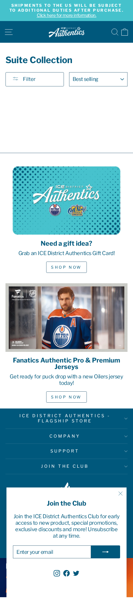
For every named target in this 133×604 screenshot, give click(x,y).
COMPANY (64, 436)
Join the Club (65, 466)
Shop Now (66, 267)
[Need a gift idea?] (66, 200)
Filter (29, 79)
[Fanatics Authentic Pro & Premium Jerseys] (66, 317)
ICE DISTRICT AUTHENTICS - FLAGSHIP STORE (64, 418)
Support (65, 450)
